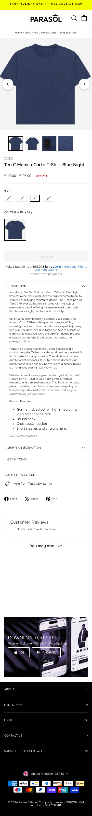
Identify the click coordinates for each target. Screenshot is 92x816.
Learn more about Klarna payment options (61, 268)
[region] (46, 84)
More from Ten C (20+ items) (32, 483)
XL (48, 198)
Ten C (28, 32)
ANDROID (49, 652)
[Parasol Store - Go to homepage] (46, 18)
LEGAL (8, 720)
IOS (22, 652)
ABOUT (9, 689)
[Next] (84, 84)
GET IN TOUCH (17, 459)
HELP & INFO (13, 705)
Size (7, 191)
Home (18, 32)
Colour (19, 212)
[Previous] (7, 84)
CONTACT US (13, 735)
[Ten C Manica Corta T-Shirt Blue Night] (15, 230)
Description (16, 286)
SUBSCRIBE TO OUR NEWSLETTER (28, 751)
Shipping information (24, 447)
